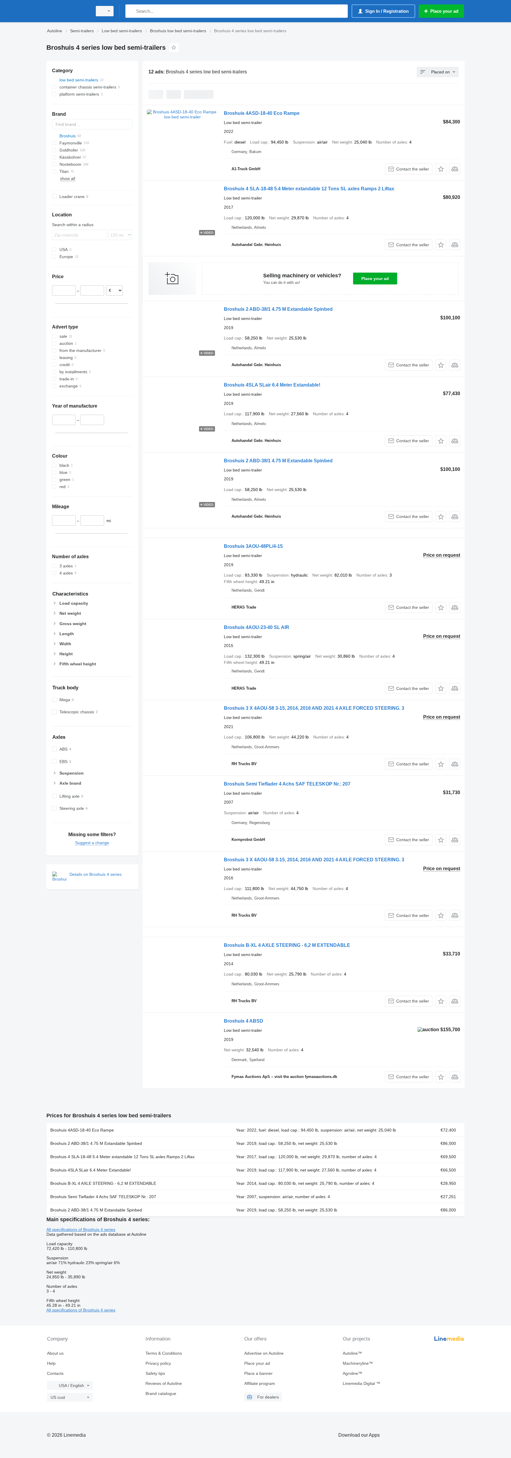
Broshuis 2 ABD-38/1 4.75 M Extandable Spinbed (278, 309)
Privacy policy (158, 1363)
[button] (440, 168)
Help (51, 1363)
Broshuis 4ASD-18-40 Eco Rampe (262, 113)
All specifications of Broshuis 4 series (80, 1229)
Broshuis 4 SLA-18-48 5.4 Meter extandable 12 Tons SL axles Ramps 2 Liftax (309, 188)
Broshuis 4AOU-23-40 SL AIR (256, 627)
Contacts (55, 1373)
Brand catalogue (160, 1393)
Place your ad (375, 278)
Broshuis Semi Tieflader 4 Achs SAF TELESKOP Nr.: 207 (287, 783)
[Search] (131, 11)
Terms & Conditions (163, 1353)
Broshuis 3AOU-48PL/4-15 (253, 546)
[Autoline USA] (67, 11)
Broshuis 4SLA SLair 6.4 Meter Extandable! (272, 384)
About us (55, 1353)
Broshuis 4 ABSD (243, 1021)
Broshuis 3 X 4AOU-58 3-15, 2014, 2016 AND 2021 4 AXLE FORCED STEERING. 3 (314, 708)
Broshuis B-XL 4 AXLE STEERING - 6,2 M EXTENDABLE (287, 945)
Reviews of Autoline (163, 1383)
